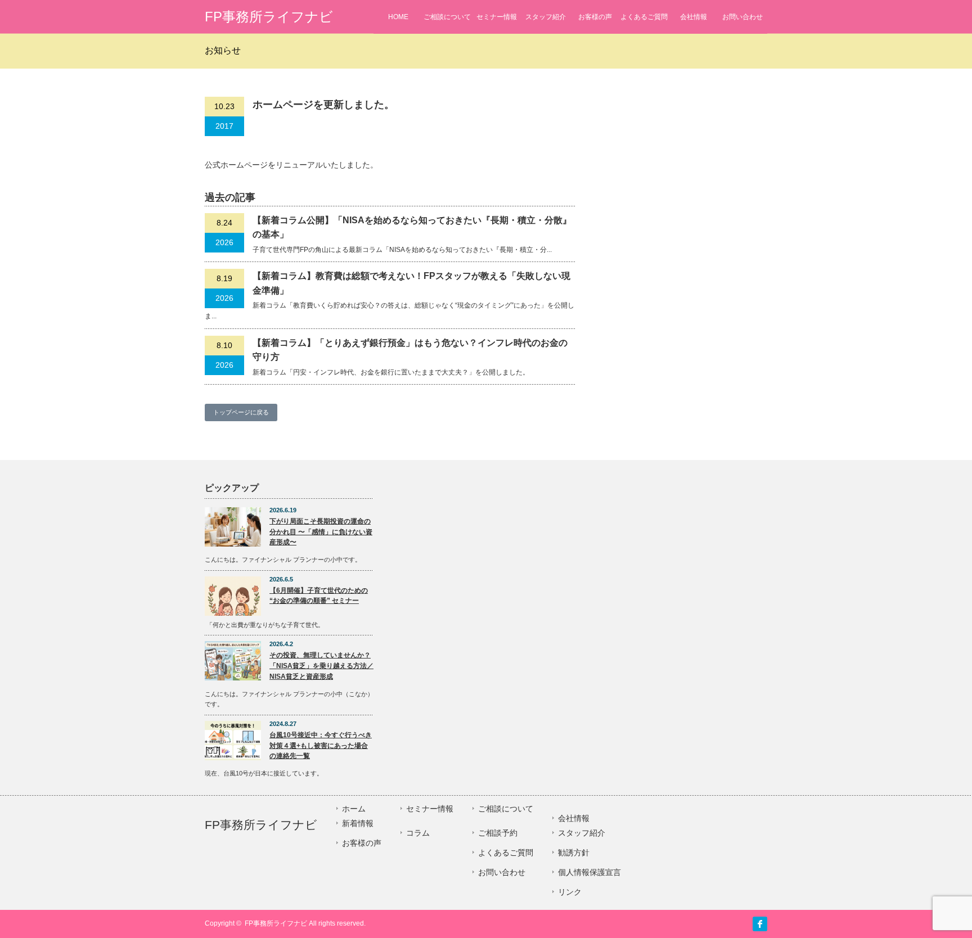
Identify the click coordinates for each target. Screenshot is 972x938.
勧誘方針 (574, 852)
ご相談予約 (498, 832)
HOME (398, 17)
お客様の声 (595, 17)
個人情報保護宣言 (589, 872)
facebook (760, 924)
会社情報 (693, 17)
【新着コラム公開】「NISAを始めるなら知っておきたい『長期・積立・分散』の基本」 (412, 227)
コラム (418, 832)
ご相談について (447, 17)
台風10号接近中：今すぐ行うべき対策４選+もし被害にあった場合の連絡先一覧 (320, 745)
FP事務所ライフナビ (269, 16)
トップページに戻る (241, 412)
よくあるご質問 (644, 17)
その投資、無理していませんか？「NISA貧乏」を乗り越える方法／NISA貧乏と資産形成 (321, 665)
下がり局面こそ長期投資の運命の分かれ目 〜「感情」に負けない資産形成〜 (320, 531)
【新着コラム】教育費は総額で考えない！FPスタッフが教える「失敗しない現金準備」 (411, 283)
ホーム (354, 808)
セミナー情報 (496, 17)
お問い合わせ (742, 17)
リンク (570, 891)
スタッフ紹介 (545, 17)
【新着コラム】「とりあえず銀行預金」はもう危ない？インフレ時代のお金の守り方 (410, 350)
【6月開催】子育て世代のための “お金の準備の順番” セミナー (318, 596)
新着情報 (358, 823)
